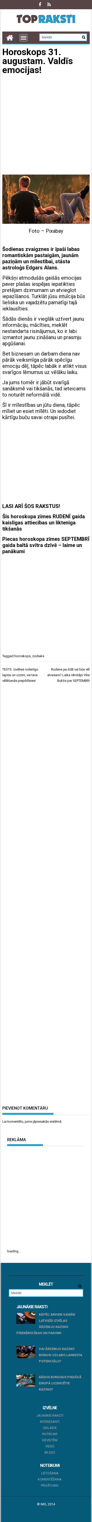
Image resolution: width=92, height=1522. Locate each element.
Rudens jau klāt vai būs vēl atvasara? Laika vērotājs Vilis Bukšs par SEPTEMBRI (68, 675)
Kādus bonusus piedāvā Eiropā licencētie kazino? (60, 1383)
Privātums (50, 1485)
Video (49, 1446)
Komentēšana (50, 1479)
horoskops (22, 656)
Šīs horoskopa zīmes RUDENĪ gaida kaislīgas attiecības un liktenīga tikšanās (43, 522)
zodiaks (38, 656)
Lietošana (50, 1473)
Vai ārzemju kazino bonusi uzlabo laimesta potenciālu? (60, 1355)
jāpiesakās (41, 1121)
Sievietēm (49, 1440)
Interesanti (50, 1422)
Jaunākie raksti (49, 1415)
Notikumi (49, 1434)
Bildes (49, 1452)
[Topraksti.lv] (9, 38)
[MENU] (23, 37)
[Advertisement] (46, 126)
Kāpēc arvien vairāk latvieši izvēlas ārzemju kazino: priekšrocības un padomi (45, 1324)
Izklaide (50, 1428)
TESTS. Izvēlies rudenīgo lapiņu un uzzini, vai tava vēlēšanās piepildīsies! (20, 675)
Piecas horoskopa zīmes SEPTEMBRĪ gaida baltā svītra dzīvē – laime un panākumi (45, 545)
